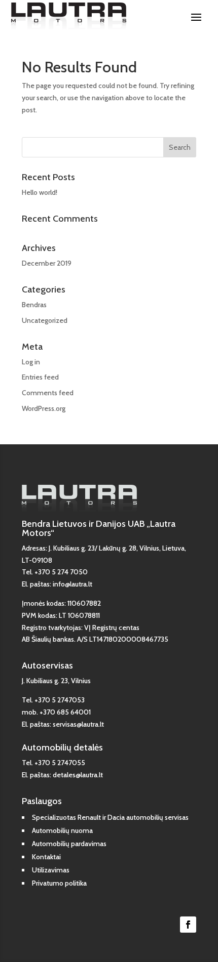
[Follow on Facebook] (188, 924)
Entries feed (40, 377)
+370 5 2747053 (59, 699)
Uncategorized (44, 320)
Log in (31, 361)
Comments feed (48, 392)
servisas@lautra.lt (78, 724)
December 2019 (46, 263)
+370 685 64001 (65, 712)
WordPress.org (43, 408)
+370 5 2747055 (59, 762)
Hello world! (39, 192)
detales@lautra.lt (78, 774)
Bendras (34, 304)
